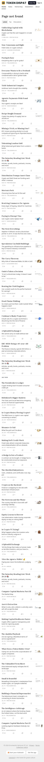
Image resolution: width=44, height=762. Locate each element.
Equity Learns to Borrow (12, 515)
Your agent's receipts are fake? (12, 103)
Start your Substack (17, 752)
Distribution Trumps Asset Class (16, 175)
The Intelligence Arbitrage (13, 708)
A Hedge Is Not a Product (12, 455)
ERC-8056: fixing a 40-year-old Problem (15, 345)
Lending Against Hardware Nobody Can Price (16, 727)
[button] (3, 7)
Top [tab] (10, 22)
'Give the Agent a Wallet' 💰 (13, 559)
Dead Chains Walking (11, 301)
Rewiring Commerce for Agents (15, 203)
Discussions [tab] (17, 22)
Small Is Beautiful (9, 679)
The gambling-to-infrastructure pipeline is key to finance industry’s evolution (16, 247)
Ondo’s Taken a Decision (12, 271)
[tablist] (12, 22)
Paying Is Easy (8, 58)
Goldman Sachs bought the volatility (14, 88)
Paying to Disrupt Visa (11, 216)
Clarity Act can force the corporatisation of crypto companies (16, 653)
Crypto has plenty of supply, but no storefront (14, 117)
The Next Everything (11, 229)
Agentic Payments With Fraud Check (15, 99)
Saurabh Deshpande (13, 50)
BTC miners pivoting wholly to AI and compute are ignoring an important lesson (17, 132)
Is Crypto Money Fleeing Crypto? (16, 413)
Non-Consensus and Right (13, 45)
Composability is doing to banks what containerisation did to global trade (15, 74)
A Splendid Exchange (11, 544)
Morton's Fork (8, 190)
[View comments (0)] (13, 40)
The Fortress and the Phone (13, 500)
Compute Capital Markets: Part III (16, 591)
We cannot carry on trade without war (15, 334)
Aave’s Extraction (9, 604)
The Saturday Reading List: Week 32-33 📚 (16, 159)
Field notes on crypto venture (12, 48)
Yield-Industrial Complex (13, 85)
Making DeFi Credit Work (13, 440)
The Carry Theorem (10, 258)
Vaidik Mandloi (12, 106)
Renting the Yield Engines (13, 286)
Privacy (31, 745)
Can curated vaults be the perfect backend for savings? (16, 290)
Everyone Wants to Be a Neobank (16, 71)
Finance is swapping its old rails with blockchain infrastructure (14, 489)
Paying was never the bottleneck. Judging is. (16, 563)
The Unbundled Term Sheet (13, 664)
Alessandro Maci (12, 263)
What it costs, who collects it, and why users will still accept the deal (17, 608)
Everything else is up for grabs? (13, 60)
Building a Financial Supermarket (16, 693)
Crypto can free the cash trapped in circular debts (17, 34)
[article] (22, 33)
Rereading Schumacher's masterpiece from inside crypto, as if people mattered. (17, 682)
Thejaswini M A (12, 63)
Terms (37, 745)
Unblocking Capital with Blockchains (12, 29)
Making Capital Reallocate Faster (16, 619)
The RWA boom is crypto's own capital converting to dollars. (15, 416)
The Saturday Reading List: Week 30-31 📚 (16, 362)
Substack (12, 758)
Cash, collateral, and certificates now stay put (16, 474)
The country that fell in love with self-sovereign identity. (15, 503)
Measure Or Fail (8, 427)
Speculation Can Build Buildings (15, 244)
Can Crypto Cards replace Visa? (12, 219)
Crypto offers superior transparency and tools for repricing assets (16, 623)
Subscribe (32, 3)
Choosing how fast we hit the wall (13, 193)
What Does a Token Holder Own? (16, 649)
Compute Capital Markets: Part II (16, 723)
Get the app (32, 752)
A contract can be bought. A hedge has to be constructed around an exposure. (16, 459)
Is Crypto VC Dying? (10, 529)
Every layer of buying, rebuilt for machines (17, 206)
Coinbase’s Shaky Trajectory (14, 316)
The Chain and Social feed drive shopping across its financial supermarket (16, 401)
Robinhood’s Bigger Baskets (13, 398)
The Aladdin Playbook (11, 634)
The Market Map (7, 594)
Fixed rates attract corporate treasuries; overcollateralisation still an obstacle (15, 444)
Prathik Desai (14, 37)
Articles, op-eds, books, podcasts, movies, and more (16, 164)
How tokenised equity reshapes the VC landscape (15, 667)
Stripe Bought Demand (11, 113)
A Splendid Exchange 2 (11, 331)
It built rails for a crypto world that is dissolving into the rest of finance (14, 320)
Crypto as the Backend (11, 485)
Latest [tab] (5, 22)
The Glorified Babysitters (13, 470)
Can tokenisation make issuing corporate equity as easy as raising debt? (16, 518)
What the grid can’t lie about (11, 430)
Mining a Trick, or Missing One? (15, 128)
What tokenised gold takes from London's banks (16, 147)
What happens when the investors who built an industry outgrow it (15, 533)
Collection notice (22, 747)
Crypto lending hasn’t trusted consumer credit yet (16, 387)
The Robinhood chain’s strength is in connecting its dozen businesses (14, 697)
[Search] (40, 22)
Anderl (9, 566)
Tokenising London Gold (12, 143)
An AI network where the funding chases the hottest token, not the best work (16, 712)
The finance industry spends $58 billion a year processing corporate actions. (16, 350)
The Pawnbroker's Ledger (13, 383)
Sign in (39, 3)
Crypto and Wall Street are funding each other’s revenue (16, 179)
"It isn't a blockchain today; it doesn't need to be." (16, 275)
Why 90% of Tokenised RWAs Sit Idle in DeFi (17, 261)
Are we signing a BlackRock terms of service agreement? (14, 638)
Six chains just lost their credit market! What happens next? (17, 305)
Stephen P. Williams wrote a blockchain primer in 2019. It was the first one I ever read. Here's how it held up (16, 233)
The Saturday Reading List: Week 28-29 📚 (16, 575)
